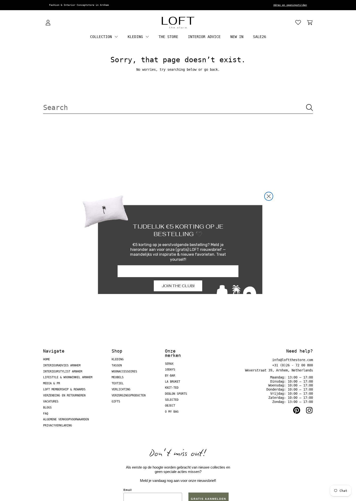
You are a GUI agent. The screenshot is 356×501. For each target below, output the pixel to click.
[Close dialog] (268, 196)
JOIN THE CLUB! (178, 285)
